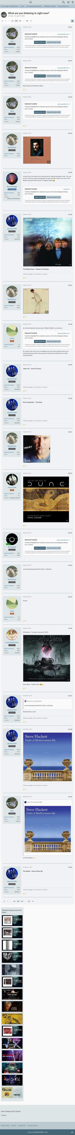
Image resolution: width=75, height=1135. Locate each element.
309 (27, 21)
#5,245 (70, 172)
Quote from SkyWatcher (34, 701)
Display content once (40, 42)
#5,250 (70, 398)
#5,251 (70, 432)
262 (12, 21)
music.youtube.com (63, 540)
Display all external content (53, 42)
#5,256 (70, 628)
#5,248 (70, 324)
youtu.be (66, 189)
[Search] (63, 2)
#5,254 (70, 565)
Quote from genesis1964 (34, 802)
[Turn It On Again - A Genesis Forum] (30, 2)
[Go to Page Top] (72, 1132)
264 (20, 21)
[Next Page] (30, 21)
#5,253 (70, 533)
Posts (5, 49)
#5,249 (70, 365)
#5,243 (70, 97)
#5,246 (70, 214)
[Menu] (72, 2)
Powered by (37, 1132)
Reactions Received (9, 47)
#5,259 (70, 797)
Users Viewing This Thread (10, 1111)
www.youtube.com (63, 34)
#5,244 (70, 133)
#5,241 (70, 27)
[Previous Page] (2, 21)
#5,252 (70, 473)
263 (16, 21)
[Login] (68, 2)
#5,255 (70, 597)
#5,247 (70, 285)
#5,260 (70, 867)
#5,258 (70, 729)
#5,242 (70, 61)
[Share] (72, 21)
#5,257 (70, 696)
